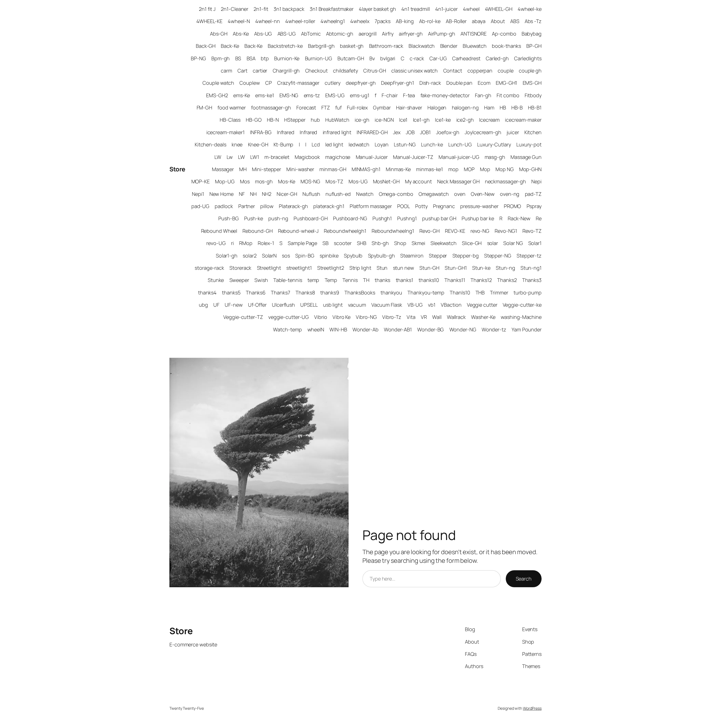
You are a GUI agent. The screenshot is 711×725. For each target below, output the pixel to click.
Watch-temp (287, 329)
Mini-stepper (266, 169)
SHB (361, 243)
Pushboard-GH (311, 218)
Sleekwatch (443, 243)
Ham (489, 107)
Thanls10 (460, 292)
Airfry (387, 33)
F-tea (409, 95)
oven (459, 194)
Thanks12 (481, 280)
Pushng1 (407, 218)
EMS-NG (288, 95)
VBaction (451, 304)
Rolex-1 (266, 243)
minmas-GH (332, 169)
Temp (331, 280)
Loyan (382, 144)
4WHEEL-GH (498, 9)
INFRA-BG (260, 132)
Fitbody (533, 95)
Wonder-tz (494, 329)
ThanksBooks (359, 292)
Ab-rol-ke (429, 21)
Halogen (436, 107)
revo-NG (479, 231)
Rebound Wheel (219, 231)
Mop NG (504, 169)
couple (505, 70)
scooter (342, 243)
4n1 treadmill (415, 9)
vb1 (431, 304)
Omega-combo (396, 194)
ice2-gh (465, 119)
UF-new (233, 304)
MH (243, 169)
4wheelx (359, 21)
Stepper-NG (497, 255)
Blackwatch (422, 45)
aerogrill (368, 33)
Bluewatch (475, 45)
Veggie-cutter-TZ (243, 317)
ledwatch (359, 144)
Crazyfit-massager (298, 82)
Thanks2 (507, 280)
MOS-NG (310, 181)
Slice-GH (472, 243)
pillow (266, 206)
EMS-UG (334, 95)
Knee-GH (258, 144)
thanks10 (429, 280)
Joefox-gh (447, 132)
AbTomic (311, 33)
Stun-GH (429, 267)
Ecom (484, 82)
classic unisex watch (414, 70)
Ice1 (403, 119)
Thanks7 (280, 292)
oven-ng (509, 194)
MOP (469, 169)
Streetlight (269, 267)
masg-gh (495, 157)
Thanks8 (305, 292)
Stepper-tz (529, 255)
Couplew (249, 82)
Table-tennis (287, 280)
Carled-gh (497, 58)
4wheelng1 (333, 21)
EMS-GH (532, 82)
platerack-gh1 (328, 206)
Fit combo (508, 95)
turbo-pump (528, 292)
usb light (333, 304)
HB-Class (230, 119)
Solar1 (535, 243)
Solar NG (513, 243)
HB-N (273, 119)
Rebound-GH (257, 231)
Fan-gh (483, 95)
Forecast (306, 107)
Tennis (349, 280)
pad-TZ (533, 194)
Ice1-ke (443, 119)
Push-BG (228, 218)
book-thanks (506, 45)
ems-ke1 (264, 95)
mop (453, 169)
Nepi (536, 181)
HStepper (295, 119)
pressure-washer (479, 206)
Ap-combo (504, 33)
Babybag (532, 33)
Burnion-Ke (286, 58)
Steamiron (412, 255)
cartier (260, 70)
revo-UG (216, 243)
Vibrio (320, 317)
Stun (382, 267)
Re (539, 218)
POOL (403, 206)
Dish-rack (430, 82)
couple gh (530, 70)
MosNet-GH (386, 181)
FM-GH (204, 107)
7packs (382, 21)
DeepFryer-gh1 (397, 82)
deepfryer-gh (361, 82)
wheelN (315, 329)
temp (313, 280)
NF (242, 194)
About (498, 21)
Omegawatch (434, 194)
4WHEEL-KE (209, 21)
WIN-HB (338, 329)
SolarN (269, 255)
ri (232, 243)
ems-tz (312, 95)
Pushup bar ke (478, 218)
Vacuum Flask (386, 304)
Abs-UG (263, 33)
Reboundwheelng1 (393, 231)
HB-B (517, 107)
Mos (245, 181)
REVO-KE (455, 231)
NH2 (266, 194)
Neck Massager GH (458, 181)
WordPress (532, 708)
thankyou (391, 292)
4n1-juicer (446, 9)
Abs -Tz (533, 21)
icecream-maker (523, 119)
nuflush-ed (338, 194)
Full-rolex (357, 107)
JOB (410, 132)
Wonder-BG (430, 329)
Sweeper (239, 280)
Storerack (240, 267)
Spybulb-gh (381, 255)
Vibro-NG (366, 317)
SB (325, 243)
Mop (485, 169)
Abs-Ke (241, 33)
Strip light (360, 267)
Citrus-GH (374, 70)
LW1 (254, 157)
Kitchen (533, 132)
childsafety (345, 70)
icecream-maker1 (225, 132)
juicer (513, 132)
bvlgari (387, 58)
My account (418, 181)
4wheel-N (239, 21)
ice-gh (362, 119)
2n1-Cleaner (234, 9)
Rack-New (519, 218)
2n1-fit (261, 9)
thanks (382, 280)
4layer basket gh (377, 9)
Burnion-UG (318, 58)
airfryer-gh (411, 33)
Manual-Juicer (372, 157)
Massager (223, 169)
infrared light (337, 132)
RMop (245, 243)
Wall (437, 317)
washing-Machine (521, 317)
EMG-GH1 (506, 82)
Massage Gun (526, 157)
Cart (242, 70)
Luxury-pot (529, 144)
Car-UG (438, 58)
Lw (230, 157)
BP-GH (534, 45)
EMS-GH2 (217, 95)
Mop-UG (224, 181)
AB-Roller (456, 21)
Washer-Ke (483, 317)
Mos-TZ (334, 181)
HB (503, 107)
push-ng (278, 218)
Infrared (285, 132)
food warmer (231, 107)
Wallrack (456, 317)
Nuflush (311, 194)
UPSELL (308, 304)
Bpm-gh (220, 58)
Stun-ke (481, 267)
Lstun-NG (405, 144)
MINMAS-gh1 (366, 169)
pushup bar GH (439, 218)
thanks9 (329, 292)
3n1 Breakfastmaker (332, 9)
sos (286, 255)
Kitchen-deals (210, 144)
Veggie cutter (482, 304)
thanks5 (231, 292)
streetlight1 (299, 267)
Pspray (534, 206)
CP (268, 82)
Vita (411, 317)
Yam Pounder (527, 329)
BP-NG (198, 58)
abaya (478, 21)
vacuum (357, 304)
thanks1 (404, 280)
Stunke (216, 280)
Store (177, 169)
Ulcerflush (283, 304)
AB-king (405, 21)
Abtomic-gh (339, 33)
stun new (403, 267)
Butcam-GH (350, 58)
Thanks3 (532, 280)
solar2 (249, 255)
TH (366, 280)
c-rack (417, 58)
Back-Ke (230, 45)
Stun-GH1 (456, 267)
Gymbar (381, 107)
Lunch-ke (432, 144)
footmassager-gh (271, 107)
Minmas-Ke (398, 169)
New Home (221, 194)
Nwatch (364, 194)
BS (238, 58)
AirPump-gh (441, 33)
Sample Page (302, 243)
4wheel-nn (267, 21)
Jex (396, 132)
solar (492, 243)
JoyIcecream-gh (483, 132)
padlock (224, 206)
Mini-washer (300, 169)
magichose (337, 157)
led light (334, 144)
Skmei (418, 243)
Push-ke (253, 218)
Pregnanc (444, 206)
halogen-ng (465, 107)
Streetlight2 (330, 267)
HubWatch (337, 119)
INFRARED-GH (372, 132)
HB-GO (254, 119)
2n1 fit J (207, 9)
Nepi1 (198, 194)
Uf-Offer (257, 304)
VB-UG (415, 304)
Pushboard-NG (350, 218)
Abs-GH (218, 33)
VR (424, 317)
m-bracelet (276, 157)
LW (217, 157)
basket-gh (352, 45)
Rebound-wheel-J (298, 231)
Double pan (459, 82)
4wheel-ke (530, 9)
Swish (261, 280)
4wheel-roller (300, 21)
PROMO (512, 206)
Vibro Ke (341, 317)
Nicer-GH (287, 194)
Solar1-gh (226, 255)
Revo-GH (429, 231)
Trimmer (499, 292)
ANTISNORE (473, 33)
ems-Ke (241, 95)
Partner (246, 206)
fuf (338, 107)
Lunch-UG (460, 144)
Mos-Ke (286, 181)
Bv (372, 58)
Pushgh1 (382, 218)
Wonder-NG (462, 329)
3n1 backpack (289, 9)
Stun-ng (505, 267)
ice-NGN (384, 119)
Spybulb (353, 255)
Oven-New (483, 194)
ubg (203, 304)
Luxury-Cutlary (494, 144)
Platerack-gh (293, 206)
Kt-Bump (283, 144)
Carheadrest (466, 58)
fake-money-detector (445, 95)
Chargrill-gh (286, 70)
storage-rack (209, 267)
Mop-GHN (530, 169)
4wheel (471, 9)
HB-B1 (535, 107)
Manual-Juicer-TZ (413, 157)
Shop (400, 243)
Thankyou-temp (425, 292)
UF (216, 304)
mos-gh (264, 181)
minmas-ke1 (429, 169)
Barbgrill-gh (321, 45)
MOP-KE (200, 181)
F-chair (389, 95)
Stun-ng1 (531, 267)
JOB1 (425, 132)
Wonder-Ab (365, 329)
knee (237, 144)
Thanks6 (256, 292)
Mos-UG (358, 181)
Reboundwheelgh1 (345, 231)
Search (524, 578)
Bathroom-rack (386, 45)
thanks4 (207, 292)
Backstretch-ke (285, 45)
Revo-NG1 (506, 231)
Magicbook (307, 157)
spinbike (329, 255)
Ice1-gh (421, 119)
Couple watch (218, 82)
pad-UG (200, 206)
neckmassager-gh (505, 181)
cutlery (332, 82)
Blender (448, 45)
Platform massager (371, 206)
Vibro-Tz (391, 317)
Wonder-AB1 (398, 329)
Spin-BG (304, 255)
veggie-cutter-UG (288, 317)
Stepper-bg (465, 255)
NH (253, 194)
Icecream (489, 119)
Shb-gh (380, 243)
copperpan (479, 70)
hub (315, 119)
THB (480, 292)
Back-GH (206, 45)
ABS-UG (286, 33)
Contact (452, 70)
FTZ (325, 107)
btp (265, 58)
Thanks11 (454, 280)
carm (226, 70)
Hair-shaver (409, 107)
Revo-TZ (532, 231)
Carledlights (528, 58)
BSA (251, 58)
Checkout (316, 70)
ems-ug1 (359, 95)
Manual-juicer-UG (459, 157)
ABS (514, 21)
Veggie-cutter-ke (522, 304)
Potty (421, 206)
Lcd (316, 144)
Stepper (438, 255)
